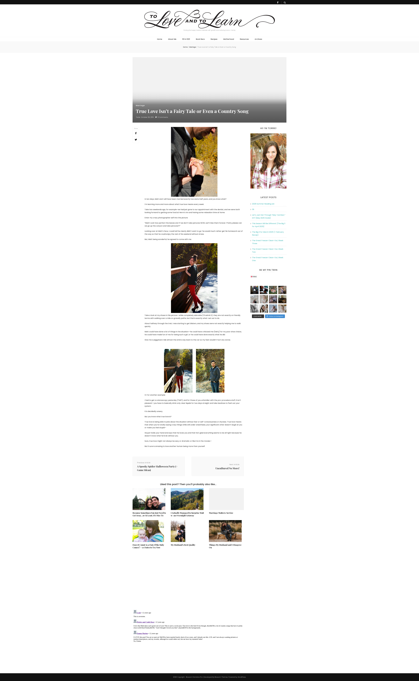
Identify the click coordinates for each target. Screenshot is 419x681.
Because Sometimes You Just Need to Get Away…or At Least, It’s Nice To (149, 514)
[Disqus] (188, 579)
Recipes (214, 39)
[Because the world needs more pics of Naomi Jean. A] (282, 308)
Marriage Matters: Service (221, 513)
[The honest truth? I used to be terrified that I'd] (264, 308)
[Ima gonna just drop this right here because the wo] (254, 308)
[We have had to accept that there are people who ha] (264, 290)
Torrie (138, 117)
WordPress (242, 677)
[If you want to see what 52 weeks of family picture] (273, 299)
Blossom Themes (221, 677)
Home (159, 39)
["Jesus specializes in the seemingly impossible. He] (273, 290)
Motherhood (228, 39)
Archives (258, 39)
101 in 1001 (186, 39)
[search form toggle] (285, 2)
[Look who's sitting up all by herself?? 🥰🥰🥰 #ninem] (264, 299)
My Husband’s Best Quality (183, 545)
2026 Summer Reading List (263, 204)
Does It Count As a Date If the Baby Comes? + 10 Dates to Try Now (148, 546)
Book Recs (200, 39)
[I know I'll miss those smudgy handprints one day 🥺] (254, 290)
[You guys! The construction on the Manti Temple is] (254, 299)
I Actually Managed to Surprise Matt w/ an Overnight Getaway (187, 514)
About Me (172, 39)
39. (253, 209)
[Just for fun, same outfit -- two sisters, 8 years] (282, 290)
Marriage (140, 105)
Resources (244, 39)
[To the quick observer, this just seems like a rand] (282, 299)
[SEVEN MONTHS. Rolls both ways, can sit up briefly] (273, 308)
